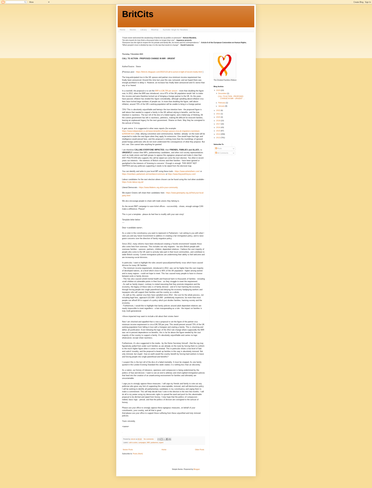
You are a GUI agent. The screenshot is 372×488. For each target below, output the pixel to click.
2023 (218, 90)
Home (122, 29)
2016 (218, 127)
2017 (218, 124)
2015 (218, 131)
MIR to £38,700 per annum (166, 91)
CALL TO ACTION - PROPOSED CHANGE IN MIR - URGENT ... (231, 97)
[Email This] (158, 439)
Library (143, 29)
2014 (218, 134)
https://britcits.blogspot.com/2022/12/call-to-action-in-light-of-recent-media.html (169, 72)
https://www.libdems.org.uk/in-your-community (158, 187)
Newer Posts (128, 450)
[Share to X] (164, 439)
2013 (218, 138)
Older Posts (199, 450)
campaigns (142, 442)
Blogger (197, 469)
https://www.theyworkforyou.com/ (182, 174)
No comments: (149, 439)
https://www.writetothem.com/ (187, 171)
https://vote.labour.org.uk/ (133, 182)
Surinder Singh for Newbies (175, 29)
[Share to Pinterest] (169, 439)
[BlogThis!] (161, 439)
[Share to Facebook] (167, 439)
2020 (218, 117)
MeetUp (154, 29)
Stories (133, 29)
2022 (218, 110)
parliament (154, 442)
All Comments (222, 153)
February (222, 103)
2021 (218, 114)
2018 (218, 121)
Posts (219, 149)
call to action (133, 442)
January (221, 106)
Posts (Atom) (138, 454)
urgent (161, 442)
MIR (148, 442)
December (222, 93)
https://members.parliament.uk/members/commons (143, 174)
